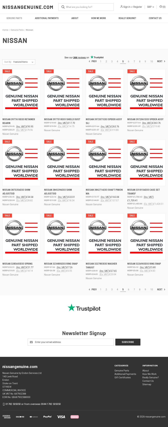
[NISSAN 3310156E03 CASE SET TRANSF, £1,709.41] (146, 163)
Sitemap (146, 384)
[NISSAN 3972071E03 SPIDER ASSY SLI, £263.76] (104, 92)
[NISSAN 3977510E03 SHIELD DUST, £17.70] (63, 92)
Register (137, 7)
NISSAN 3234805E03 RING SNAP (61, 263)
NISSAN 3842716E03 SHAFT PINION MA (104, 191)
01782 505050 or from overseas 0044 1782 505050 (33, 404)
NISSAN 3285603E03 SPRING (17, 263)
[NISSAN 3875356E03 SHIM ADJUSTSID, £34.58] (21, 163)
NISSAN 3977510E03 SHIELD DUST (62, 119)
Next (160, 61)
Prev (94, 61)
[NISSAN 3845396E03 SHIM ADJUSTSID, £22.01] (63, 163)
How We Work (98, 18)
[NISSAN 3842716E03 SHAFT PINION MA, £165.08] (104, 163)
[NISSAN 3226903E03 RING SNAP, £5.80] (146, 236)
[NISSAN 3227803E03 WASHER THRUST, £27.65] (104, 236)
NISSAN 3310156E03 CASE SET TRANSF (143, 191)
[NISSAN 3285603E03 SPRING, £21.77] (21, 236)
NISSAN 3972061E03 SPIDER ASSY (145, 119)
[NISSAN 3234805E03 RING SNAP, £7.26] (63, 236)
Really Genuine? (127, 18)
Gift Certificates (123, 377)
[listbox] (24, 62)
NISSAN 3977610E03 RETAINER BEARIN (18, 121)
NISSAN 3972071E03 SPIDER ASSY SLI (104, 121)
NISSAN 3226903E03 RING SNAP (144, 263)
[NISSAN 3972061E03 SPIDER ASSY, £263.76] (146, 92)
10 (151, 61)
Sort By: (8, 62)
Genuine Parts (14, 18)
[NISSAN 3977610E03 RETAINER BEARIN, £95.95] (21, 92)
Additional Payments (47, 18)
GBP (149, 7)
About (74, 18)
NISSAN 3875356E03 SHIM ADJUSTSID (16, 191)
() (164, 7)
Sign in (126, 7)
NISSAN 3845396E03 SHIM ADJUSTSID (58, 191)
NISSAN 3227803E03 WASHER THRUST (101, 265)
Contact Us (155, 18)
